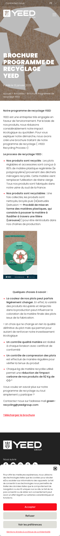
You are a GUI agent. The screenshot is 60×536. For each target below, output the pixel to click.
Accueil (7, 93)
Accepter (30, 506)
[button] (55, 468)
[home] (19, 14)
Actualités (19, 93)
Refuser (30, 515)
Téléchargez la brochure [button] (19, 415)
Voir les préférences (30, 524)
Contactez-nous (15, 3)
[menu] (54, 14)
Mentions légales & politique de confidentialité (28, 531)
